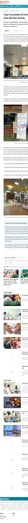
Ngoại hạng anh (15, 502)
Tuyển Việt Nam (11, 509)
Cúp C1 (15, 504)
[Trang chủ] (4, 2)
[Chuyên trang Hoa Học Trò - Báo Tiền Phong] (22, 341)
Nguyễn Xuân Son (4, 509)
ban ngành (14, 507)
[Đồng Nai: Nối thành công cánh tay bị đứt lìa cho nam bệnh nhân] (12, 473)
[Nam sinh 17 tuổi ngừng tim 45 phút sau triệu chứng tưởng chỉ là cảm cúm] (12, 487)
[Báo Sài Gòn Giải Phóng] (23, 472)
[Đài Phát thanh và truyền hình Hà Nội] (23, 415)
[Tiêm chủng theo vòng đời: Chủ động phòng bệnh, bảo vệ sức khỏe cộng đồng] (12, 431)
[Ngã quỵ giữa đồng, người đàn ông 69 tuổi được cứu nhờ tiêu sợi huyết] (12, 314)
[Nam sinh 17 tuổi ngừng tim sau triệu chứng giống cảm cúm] (12, 416)
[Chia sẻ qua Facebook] (5, 252)
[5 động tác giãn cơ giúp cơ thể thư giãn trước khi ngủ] (12, 459)
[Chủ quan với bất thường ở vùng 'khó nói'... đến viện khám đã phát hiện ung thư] (12, 357)
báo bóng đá (12, 505)
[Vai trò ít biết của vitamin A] (12, 402)
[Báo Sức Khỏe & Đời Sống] (6, 30)
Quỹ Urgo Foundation (20, 260)
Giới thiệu (1, 515)
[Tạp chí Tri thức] (23, 325)
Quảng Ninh (3, 502)
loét (14, 260)
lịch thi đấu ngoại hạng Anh (6, 507)
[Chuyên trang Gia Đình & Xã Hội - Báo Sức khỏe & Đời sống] (5, 286)
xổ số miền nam (19, 505)
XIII (5, 262)
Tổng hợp (13, 515)
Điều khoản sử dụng (3, 516)
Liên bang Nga (20, 507)
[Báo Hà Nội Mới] (23, 385)
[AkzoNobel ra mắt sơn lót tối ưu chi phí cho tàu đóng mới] (12, 371)
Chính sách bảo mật (3, 517)
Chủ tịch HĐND (18, 509)
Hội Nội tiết (10, 262)
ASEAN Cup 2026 (25, 509)
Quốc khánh (8, 502)
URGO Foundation (8, 260)
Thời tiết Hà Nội (20, 504)
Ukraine (26, 504)
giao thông (3, 504)
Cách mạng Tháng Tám (5, 505)
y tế (16, 35)
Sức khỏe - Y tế (14, 11)
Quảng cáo (1, 518)
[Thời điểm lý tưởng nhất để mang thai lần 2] (12, 328)
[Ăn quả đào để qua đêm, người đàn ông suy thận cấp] (12, 300)
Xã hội (7, 504)
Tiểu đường (9, 257)
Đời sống (6, 11)
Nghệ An (21, 101)
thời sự (11, 504)
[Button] (9, 30)
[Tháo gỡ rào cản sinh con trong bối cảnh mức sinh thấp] (12, 388)
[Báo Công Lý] (23, 313)
